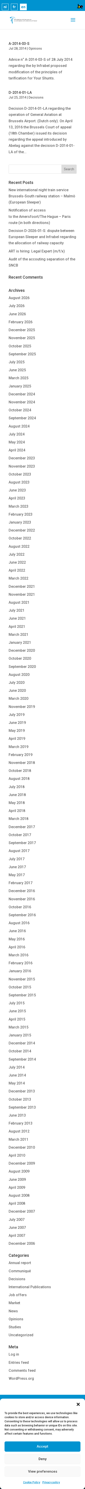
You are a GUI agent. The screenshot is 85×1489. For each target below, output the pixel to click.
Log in (14, 1354)
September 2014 (22, 1059)
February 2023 (20, 514)
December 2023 (22, 458)
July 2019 (16, 715)
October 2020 (20, 658)
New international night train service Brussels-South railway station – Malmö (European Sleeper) (42, 196)
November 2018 (22, 763)
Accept (42, 1446)
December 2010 (22, 1147)
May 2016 (17, 939)
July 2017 (16, 859)
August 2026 (19, 298)
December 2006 (22, 1243)
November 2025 (22, 338)
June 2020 (17, 690)
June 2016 (17, 931)
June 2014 (17, 1075)
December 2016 (22, 891)
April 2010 (17, 1155)
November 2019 (22, 707)
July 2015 (16, 1003)
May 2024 (17, 442)
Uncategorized (21, 1335)
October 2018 (20, 771)
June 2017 (17, 867)
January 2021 (20, 642)
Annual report (20, 1263)
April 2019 (17, 738)
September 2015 (22, 995)
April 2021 (17, 626)
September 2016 (22, 915)
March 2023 (18, 506)
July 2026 (16, 306)
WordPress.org (21, 1378)
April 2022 (17, 570)
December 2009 (22, 1163)
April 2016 (17, 947)
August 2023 (19, 482)
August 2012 (19, 1131)
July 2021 (16, 610)
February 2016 (20, 963)
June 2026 (17, 314)
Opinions (35, 48)
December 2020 (22, 650)
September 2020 (22, 666)
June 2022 (17, 562)
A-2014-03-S (19, 43)
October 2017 (20, 835)
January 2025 (20, 386)
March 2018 (18, 819)
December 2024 (22, 394)
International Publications (30, 1287)
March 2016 (18, 955)
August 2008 (19, 1195)
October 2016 (20, 907)
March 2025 (18, 378)
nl (5, 7)
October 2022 (20, 538)
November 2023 (22, 466)
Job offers (18, 1295)
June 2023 (17, 490)
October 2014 (20, 1051)
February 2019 (20, 755)
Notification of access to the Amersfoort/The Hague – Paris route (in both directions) (40, 216)
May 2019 (17, 730)
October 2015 (20, 987)
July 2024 (16, 434)
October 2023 (20, 474)
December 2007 (22, 1211)
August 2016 (19, 923)
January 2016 (20, 971)
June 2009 (17, 1179)
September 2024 (22, 418)
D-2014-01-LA (20, 92)
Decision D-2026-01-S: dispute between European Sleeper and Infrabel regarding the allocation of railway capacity (42, 237)
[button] (78, 1404)
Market (14, 1303)
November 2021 (22, 594)
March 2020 (18, 698)
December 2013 (22, 1091)
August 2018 (19, 778)
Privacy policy (51, 1482)
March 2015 (18, 1027)
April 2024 (17, 450)
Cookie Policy (31, 1482)
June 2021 (17, 618)
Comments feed (22, 1370)
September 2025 (22, 354)
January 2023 (20, 522)
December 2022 (22, 530)
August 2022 (19, 546)
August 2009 (19, 1171)
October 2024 (20, 410)
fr (14, 7)
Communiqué (20, 1271)
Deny (42, 1459)
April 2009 (17, 1187)
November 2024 (22, 402)
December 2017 (22, 827)
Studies (15, 1327)
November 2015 (22, 979)
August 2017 (19, 851)
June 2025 (17, 370)
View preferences (42, 1471)
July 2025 (16, 362)
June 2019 (17, 722)
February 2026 (20, 322)
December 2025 (22, 330)
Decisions (36, 97)
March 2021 (18, 634)
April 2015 (17, 1019)
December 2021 (22, 586)
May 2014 (17, 1083)
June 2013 (17, 1115)
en (23, 7)
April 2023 (17, 498)
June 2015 (17, 1011)
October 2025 (20, 346)
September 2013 (22, 1107)
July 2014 (16, 1067)
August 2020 (19, 674)
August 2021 (19, 602)
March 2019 (18, 747)
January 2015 (20, 1035)
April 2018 (17, 811)
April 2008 (17, 1203)
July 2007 (16, 1219)
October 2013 (20, 1099)
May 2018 (17, 803)
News (13, 1311)
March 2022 (18, 578)
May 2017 (17, 875)
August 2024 (19, 426)
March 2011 (18, 1139)
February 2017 (20, 883)
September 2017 (22, 843)
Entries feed (19, 1362)
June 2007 (17, 1227)
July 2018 (16, 787)
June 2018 (17, 795)
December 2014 (22, 1043)
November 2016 (22, 899)
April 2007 (17, 1235)
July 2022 (16, 554)
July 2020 (16, 682)
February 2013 (20, 1123)
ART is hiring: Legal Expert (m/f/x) (37, 251)
